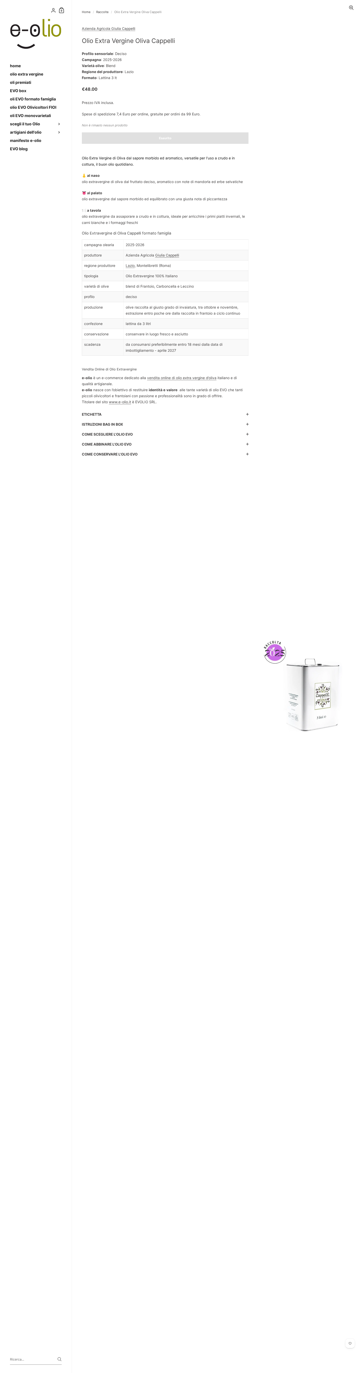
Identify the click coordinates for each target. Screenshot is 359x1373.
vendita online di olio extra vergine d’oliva (181, 378)
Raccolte (102, 12)
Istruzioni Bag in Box (102, 424)
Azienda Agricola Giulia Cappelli (108, 28)
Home (86, 12)
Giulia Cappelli (167, 255)
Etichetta (92, 414)
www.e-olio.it (120, 402)
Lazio (130, 265)
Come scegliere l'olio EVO (107, 434)
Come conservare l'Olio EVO (110, 454)
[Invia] (59, 1359)
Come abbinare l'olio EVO (107, 444)
